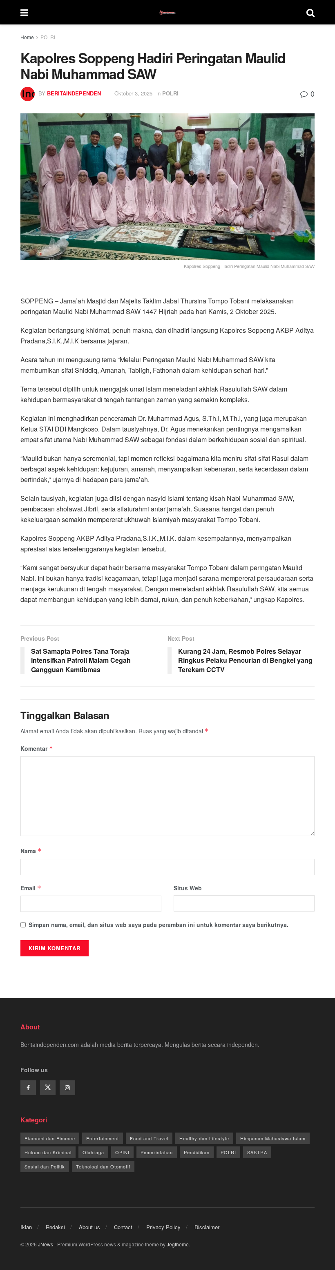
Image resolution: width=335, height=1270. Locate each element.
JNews (45, 1244)
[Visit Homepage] (167, 12)
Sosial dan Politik (45, 1166)
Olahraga (93, 1152)
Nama (31, 851)
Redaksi (55, 1227)
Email (30, 888)
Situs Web (188, 888)
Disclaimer (206, 1227)
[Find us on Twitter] (48, 1087)
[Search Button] (310, 12)
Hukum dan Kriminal (48, 1152)
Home (27, 36)
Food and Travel (149, 1138)
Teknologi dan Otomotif (103, 1166)
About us (89, 1227)
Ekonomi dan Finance (50, 1138)
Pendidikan (197, 1152)
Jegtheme (178, 1244)
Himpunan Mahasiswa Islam (273, 1138)
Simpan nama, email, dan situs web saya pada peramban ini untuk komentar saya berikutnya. (158, 924)
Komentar (36, 748)
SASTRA (257, 1152)
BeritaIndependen (74, 93)
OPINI (122, 1152)
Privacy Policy (163, 1227)
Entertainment (102, 1138)
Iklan (26, 1227)
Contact (123, 1227)
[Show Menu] (24, 12)
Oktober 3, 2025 (133, 93)
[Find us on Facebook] (28, 1087)
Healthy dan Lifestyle (204, 1138)
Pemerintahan (157, 1152)
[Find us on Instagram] (67, 1087)
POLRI (47, 36)
